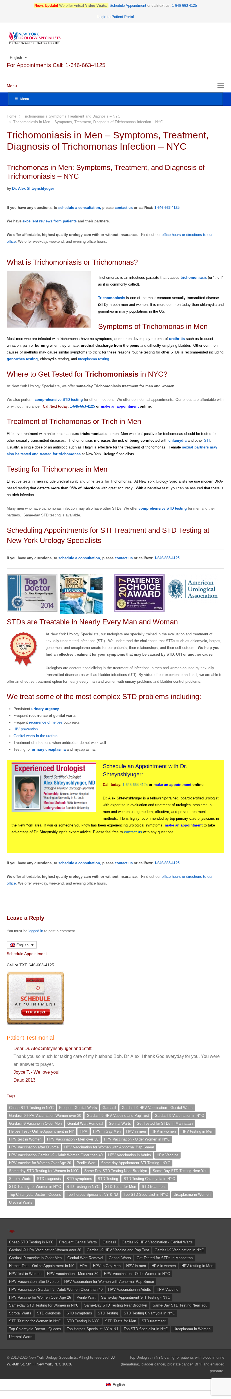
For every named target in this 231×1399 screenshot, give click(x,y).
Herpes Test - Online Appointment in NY (41, 1131)
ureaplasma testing (93, 359)
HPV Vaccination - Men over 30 (72, 1139)
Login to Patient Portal (115, 17)
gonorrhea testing (22, 359)
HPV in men (136, 1131)
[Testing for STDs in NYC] (115, 38)
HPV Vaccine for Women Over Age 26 (40, 1163)
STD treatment (154, 1186)
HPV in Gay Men (107, 1131)
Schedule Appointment (128, 5)
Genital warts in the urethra (35, 736)
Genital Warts (120, 1123)
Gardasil (109, 1108)
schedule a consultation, (79, 207)
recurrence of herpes (46, 722)
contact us (124, 207)
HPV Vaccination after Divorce (34, 1147)
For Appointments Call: (56, 65)
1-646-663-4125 (135, 785)
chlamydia (177, 440)
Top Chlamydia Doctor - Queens (35, 1194)
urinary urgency (45, 709)
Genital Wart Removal (85, 1123)
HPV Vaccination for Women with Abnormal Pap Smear (109, 1147)
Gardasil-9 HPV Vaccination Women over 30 (45, 1115)
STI (207, 440)
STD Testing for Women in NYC (35, 1186)
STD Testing (108, 1179)
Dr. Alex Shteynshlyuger (33, 188)
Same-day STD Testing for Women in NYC (44, 1171)
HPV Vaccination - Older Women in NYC (137, 1139)
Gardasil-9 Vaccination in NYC (179, 1115)
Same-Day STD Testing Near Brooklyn (115, 1171)
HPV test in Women (25, 1139)
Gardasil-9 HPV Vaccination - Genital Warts (157, 1108)
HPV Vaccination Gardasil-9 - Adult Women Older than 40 (56, 1155)
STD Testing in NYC (82, 1186)
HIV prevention (26, 729)
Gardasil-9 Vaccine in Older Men (35, 1123)
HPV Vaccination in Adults (129, 1155)
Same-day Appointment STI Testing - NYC (135, 1163)
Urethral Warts (20, 1202)
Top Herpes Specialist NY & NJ (92, 1194)
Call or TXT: (30, 965)
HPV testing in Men (197, 1131)
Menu (24, 99)
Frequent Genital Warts (78, 1108)
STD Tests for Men (120, 1186)
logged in (35, 931)
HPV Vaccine (167, 1155)
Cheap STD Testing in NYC (31, 1108)
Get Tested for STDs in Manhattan (165, 1123)
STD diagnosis (49, 1179)
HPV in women (164, 1131)
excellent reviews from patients (50, 221)
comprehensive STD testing (59, 399)
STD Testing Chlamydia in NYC (149, 1179)
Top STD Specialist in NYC (146, 1194)
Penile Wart (86, 1163)
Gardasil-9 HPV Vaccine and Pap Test (118, 1115)
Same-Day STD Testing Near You (180, 1171)
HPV (83, 1131)
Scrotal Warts (20, 1179)
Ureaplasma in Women (192, 1194)
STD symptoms (79, 1179)
